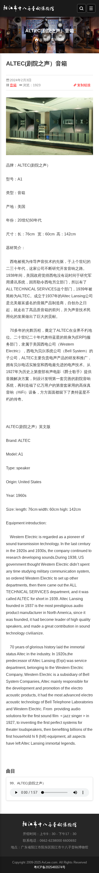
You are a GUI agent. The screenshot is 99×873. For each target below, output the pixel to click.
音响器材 (57, 39)
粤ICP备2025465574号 (49, 867)
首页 (42, 40)
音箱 (13, 85)
